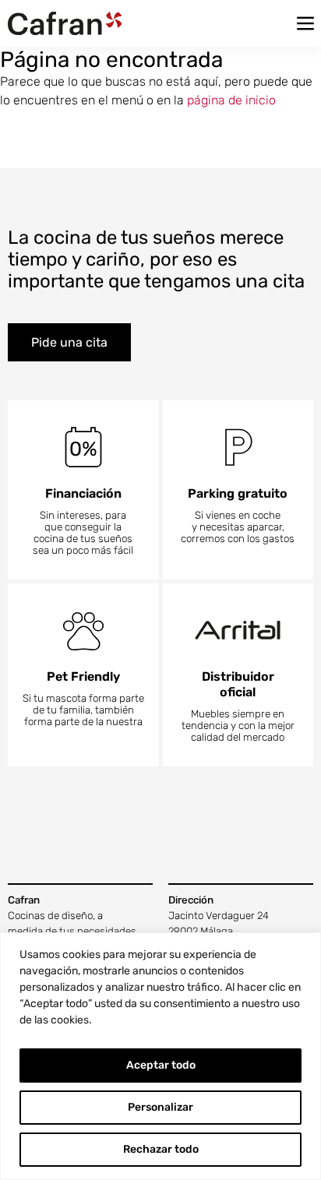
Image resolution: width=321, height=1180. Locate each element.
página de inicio (231, 100)
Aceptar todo (161, 1065)
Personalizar (160, 1107)
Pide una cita (69, 342)
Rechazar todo (161, 1149)
